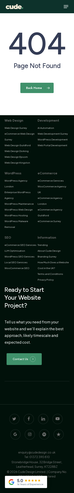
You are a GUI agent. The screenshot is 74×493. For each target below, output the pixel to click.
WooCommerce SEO (17, 268)
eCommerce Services (51, 180)
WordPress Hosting (16, 215)
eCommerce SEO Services (20, 245)
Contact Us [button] (20, 359)
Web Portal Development (52, 145)
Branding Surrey (47, 256)
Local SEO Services (16, 262)
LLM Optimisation (15, 250)
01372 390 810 (39, 457)
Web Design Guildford (18, 145)
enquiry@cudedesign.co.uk (37, 452)
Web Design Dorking (17, 151)
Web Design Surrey (16, 127)
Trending (43, 245)
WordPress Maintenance (19, 203)
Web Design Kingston (17, 162)
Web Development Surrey (53, 133)
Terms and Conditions (50, 273)
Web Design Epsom (16, 156)
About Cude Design (49, 250)
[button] (66, 7)
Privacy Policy (46, 279)
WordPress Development (53, 139)
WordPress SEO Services (20, 256)
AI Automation (46, 127)
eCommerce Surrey (49, 221)
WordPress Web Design (19, 209)
